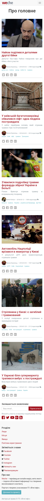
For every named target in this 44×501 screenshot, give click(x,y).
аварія (4, 136)
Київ (8, 136)
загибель (5, 330)
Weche (4, 478)
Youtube (7, 455)
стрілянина (26, 330)
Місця (4, 435)
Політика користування (12, 443)
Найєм (11, 70)
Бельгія (4, 203)
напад (17, 70)
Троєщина (25, 136)
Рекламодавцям (11, 470)
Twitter (6, 459)
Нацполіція (19, 266)
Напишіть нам (10, 466)
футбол (38, 203)
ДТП (8, 266)
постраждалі (17, 330)
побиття (23, 70)
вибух (4, 390)
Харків (25, 390)
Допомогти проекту (11, 492)
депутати (5, 70)
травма (29, 70)
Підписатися (35, 408)
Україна (16, 203)
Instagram (8, 463)
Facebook (8, 451)
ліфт (12, 136)
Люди (4, 431)
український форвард (28, 203)
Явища (4, 439)
